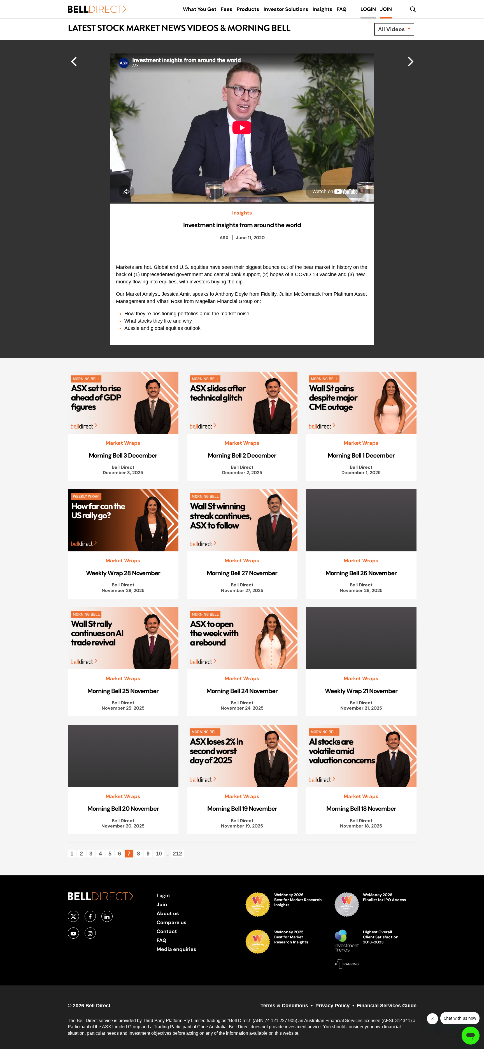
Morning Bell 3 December (123, 455)
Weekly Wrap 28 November (123, 573)
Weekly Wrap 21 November (361, 691)
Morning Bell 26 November (361, 573)
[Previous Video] (411, 61)
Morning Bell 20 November (123, 808)
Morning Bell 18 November (361, 808)
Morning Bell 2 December (242, 455)
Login (163, 895)
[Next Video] (73, 61)
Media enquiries (176, 949)
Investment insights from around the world (242, 225)
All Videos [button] (392, 29)
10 (159, 853)
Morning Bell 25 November (123, 691)
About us (168, 913)
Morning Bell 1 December (361, 455)
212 (177, 853)
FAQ (161, 940)
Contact (167, 931)
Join (162, 904)
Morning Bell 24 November (242, 691)
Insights (242, 213)
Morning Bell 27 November (242, 573)
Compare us (172, 922)
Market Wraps (123, 443)
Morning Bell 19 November (242, 808)
